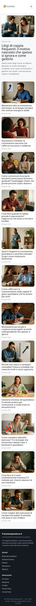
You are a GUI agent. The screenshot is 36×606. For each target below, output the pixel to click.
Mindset (4, 563)
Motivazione (6, 566)
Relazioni (5, 569)
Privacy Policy (6, 589)
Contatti (4, 585)
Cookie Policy (6, 592)
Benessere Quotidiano (9, 556)
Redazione (5, 582)
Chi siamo (5, 579)
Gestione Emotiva (8, 559)
